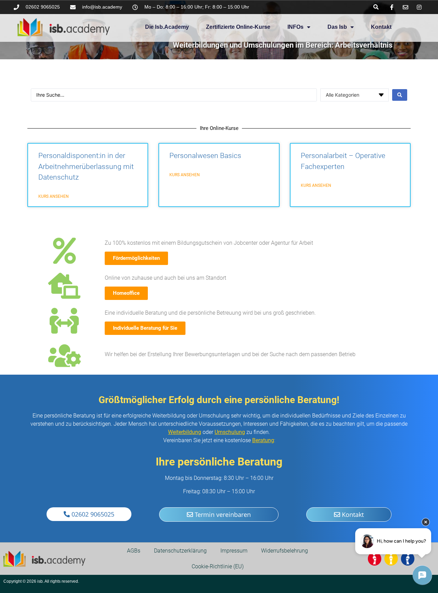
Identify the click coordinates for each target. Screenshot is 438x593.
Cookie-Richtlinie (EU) (218, 566)
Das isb (337, 27)
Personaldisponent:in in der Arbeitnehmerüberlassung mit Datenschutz (86, 166)
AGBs (133, 550)
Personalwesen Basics (205, 156)
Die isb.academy (167, 27)
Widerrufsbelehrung (284, 550)
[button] (376, 7)
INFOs (295, 27)
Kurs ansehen (53, 196)
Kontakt (381, 27)
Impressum (233, 550)
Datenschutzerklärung (180, 550)
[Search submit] (399, 95)
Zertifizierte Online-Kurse (238, 27)
